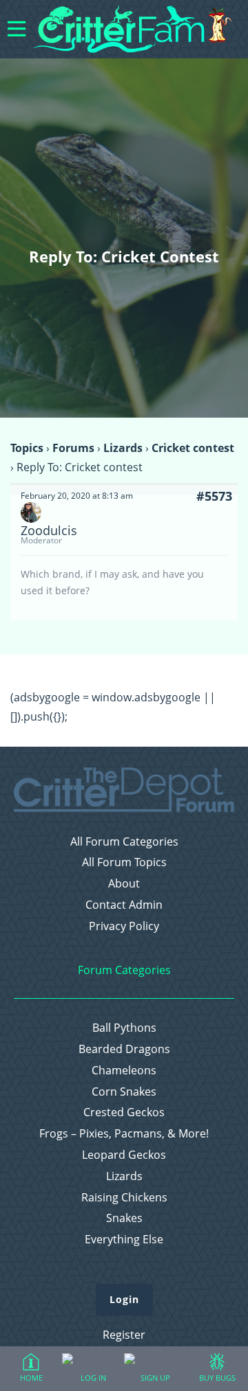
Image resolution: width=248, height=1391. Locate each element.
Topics (26, 447)
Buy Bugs (217, 1377)
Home (31, 1377)
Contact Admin (124, 905)
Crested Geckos (124, 1112)
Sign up (155, 1377)
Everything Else (124, 1239)
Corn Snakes (124, 1092)
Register (124, 1334)
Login (124, 1299)
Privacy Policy (124, 926)
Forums (73, 447)
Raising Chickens (124, 1197)
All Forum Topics (124, 862)
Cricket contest (193, 447)
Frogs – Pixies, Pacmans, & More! (124, 1134)
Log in (93, 1377)
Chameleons (124, 1070)
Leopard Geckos (124, 1155)
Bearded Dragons (124, 1049)
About (124, 884)
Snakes (124, 1218)
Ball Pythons (124, 1028)
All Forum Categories (124, 842)
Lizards (123, 447)
